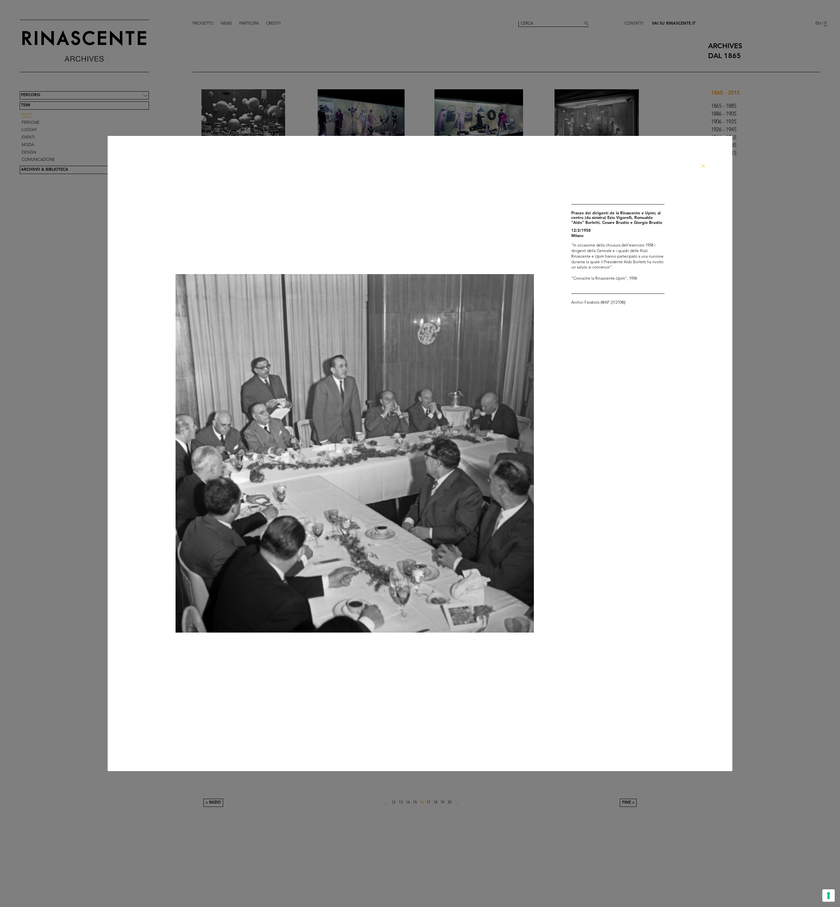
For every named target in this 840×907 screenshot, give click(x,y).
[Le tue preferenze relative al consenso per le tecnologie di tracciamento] (828, 895)
